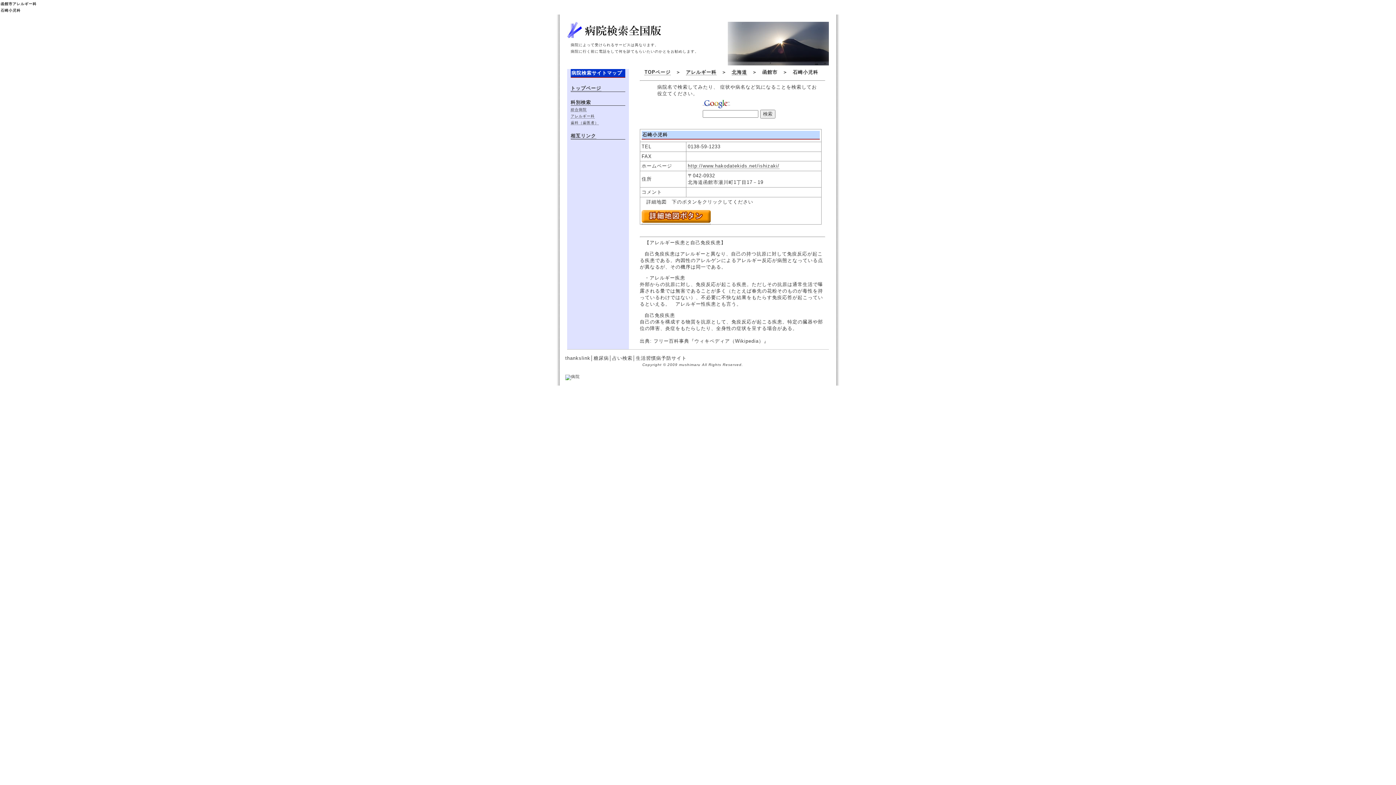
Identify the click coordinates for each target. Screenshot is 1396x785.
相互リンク (583, 135)
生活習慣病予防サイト (661, 358)
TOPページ (658, 72)
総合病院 (579, 110)
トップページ (586, 88)
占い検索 (622, 358)
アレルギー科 (701, 72)
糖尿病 (601, 358)
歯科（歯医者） (585, 123)
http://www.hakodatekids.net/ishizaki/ (733, 166)
